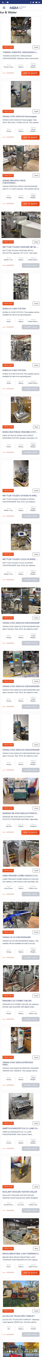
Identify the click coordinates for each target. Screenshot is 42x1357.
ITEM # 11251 (8, 1311)
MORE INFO (10, 73)
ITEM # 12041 (8, 554)
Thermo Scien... (8, 67)
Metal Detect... (33, 260)
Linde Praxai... (8, 888)
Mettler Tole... (8, 260)
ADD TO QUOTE (30, 73)
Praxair (8, 1014)
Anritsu (8, 1143)
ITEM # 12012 (8, 808)
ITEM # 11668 (8, 932)
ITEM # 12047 (8, 490)
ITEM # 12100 (8, 427)
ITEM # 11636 (8, 1057)
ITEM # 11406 (8, 1248)
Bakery (21, 67)
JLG (9, 1329)
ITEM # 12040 (8, 618)
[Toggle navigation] (3, 7)
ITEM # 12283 (8, 47)
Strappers (33, 826)
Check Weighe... (33, 66)
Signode (9, 826)
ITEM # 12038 (8, 745)
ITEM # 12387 (8, 111)
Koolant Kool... (9, 1205)
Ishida (9, 321)
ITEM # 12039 (8, 681)
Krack (9, 1267)
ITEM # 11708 (8, 870)
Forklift (33, 1329)
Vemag (8, 131)
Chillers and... (33, 888)
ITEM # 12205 (8, 365)
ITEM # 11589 (8, 1123)
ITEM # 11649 (8, 996)
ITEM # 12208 (8, 242)
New (36, 427)
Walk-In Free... (33, 1267)
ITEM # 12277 (8, 175)
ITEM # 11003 (8, 1187)
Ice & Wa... (21, 1205)
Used (36, 47)
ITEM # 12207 (8, 303)
